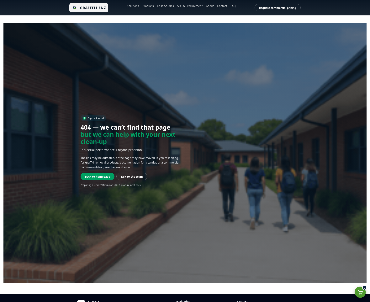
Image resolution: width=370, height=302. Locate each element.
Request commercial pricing (277, 8)
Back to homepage (97, 176)
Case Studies (165, 6)
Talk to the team (132, 176)
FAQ (233, 6)
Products (148, 6)
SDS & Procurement (190, 6)
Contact (222, 6)
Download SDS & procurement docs (121, 185)
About (210, 6)
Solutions (133, 6)
